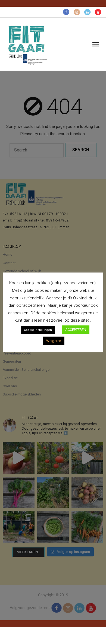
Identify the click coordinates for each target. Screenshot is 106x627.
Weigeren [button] (53, 341)
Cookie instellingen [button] (38, 330)
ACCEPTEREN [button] (75, 330)
